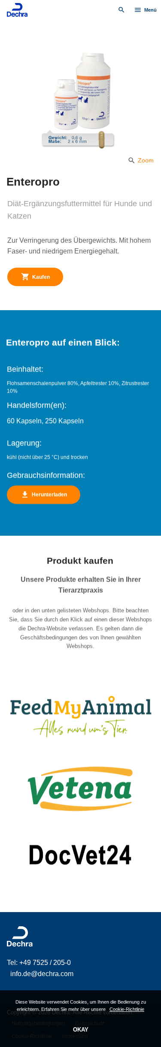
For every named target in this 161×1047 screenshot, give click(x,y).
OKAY (80, 1029)
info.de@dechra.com (41, 973)
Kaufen (35, 276)
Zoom (141, 160)
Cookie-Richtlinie (126, 1009)
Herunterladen (44, 494)
